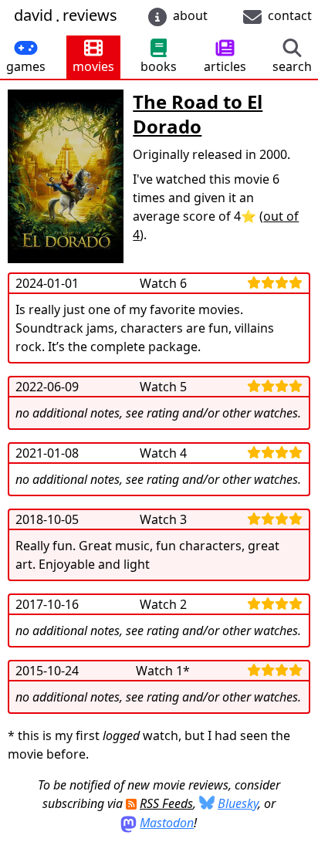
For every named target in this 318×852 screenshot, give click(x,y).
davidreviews (65, 15)
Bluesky (238, 803)
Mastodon (167, 822)
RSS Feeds (166, 803)
